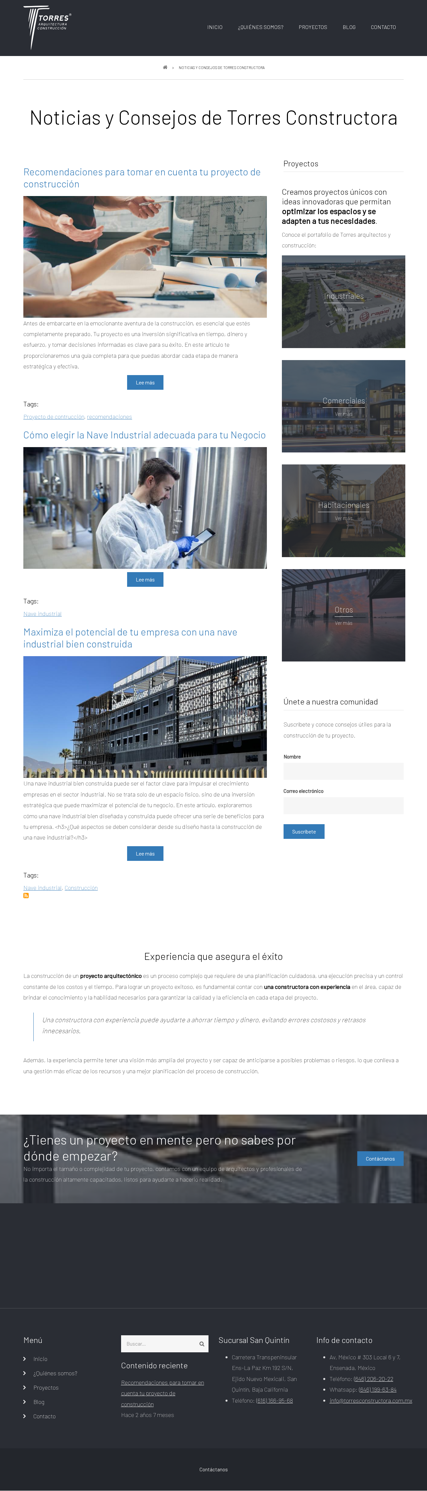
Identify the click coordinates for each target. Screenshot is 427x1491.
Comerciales (344, 400)
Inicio (215, 27)
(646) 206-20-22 (373, 1378)
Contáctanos (380, 1158)
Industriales (344, 295)
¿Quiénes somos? (261, 27)
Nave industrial (42, 613)
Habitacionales (343, 504)
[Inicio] (47, 27)
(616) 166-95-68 (274, 1400)
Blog (349, 27)
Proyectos (313, 27)
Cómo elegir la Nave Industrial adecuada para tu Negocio (144, 434)
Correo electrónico (304, 791)
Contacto (383, 27)
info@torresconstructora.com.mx (371, 1400)
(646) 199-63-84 (378, 1389)
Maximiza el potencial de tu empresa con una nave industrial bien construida (130, 637)
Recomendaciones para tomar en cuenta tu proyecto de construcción (142, 177)
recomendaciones (109, 416)
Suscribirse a (26, 895)
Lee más (145, 382)
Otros (344, 609)
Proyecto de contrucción (53, 416)
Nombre (292, 757)
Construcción (81, 887)
